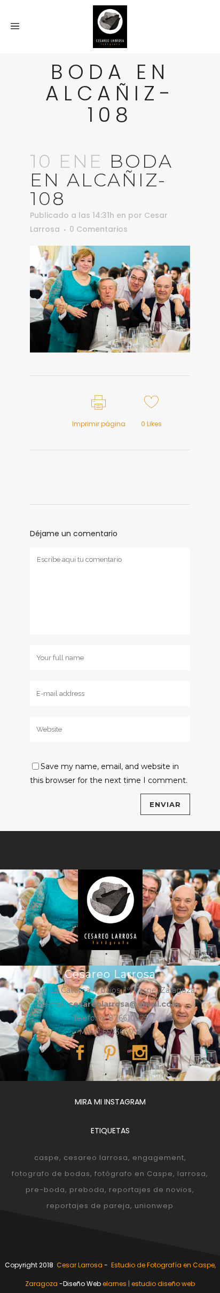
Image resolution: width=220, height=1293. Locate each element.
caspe (46, 1158)
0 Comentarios (98, 229)
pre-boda (45, 1190)
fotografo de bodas (51, 1174)
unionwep (154, 1206)
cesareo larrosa (96, 1158)
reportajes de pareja (88, 1206)
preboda (87, 1190)
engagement (158, 1158)
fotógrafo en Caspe (134, 1174)
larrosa (191, 1174)
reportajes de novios (150, 1190)
